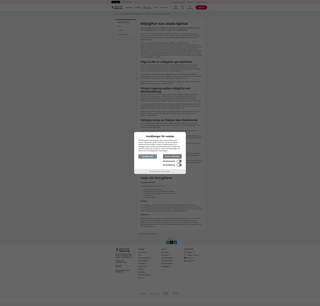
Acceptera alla (147, 156)
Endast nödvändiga (172, 156)
